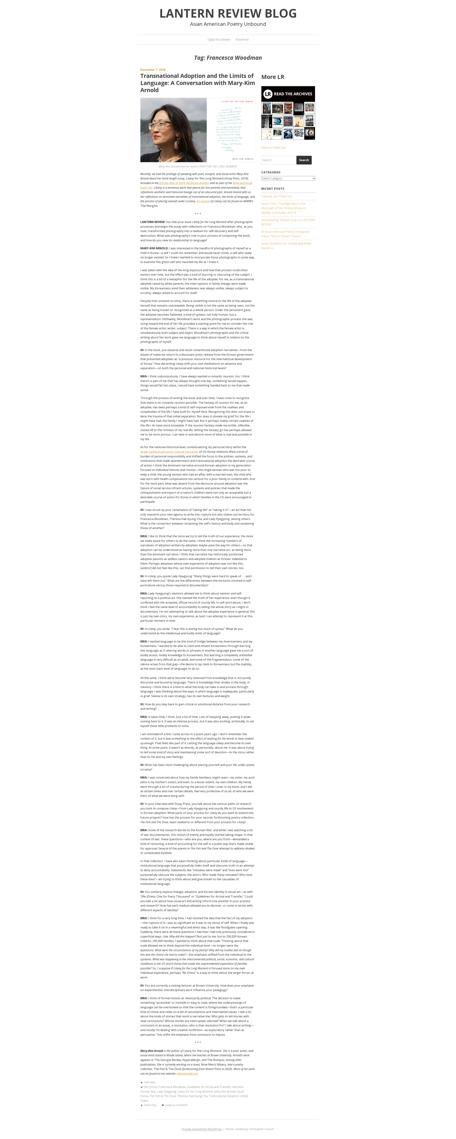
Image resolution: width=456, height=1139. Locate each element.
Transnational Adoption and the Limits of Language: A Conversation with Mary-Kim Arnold (197, 83)
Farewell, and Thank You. (277, 196)
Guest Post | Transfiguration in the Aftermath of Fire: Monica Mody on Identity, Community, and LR (283, 208)
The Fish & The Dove (162, 1096)
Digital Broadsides (219, 39)
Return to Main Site (273, 148)
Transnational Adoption (224, 1096)
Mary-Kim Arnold (224, 1091)
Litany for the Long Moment (195, 1091)
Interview (149, 1082)
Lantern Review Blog (228, 13)
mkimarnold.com (187, 1074)
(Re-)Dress (150, 1087)
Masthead (241, 39)
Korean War (148, 1091)
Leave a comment (176, 1105)
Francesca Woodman (172, 1087)
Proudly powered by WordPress (202, 1129)
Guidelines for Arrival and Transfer (208, 1087)
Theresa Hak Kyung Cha (192, 1096)
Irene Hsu (150, 1105)
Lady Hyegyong (166, 1091)
